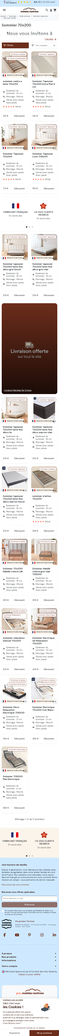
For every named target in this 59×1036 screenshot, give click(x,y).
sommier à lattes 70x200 (41, 497)
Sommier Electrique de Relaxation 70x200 (43, 640)
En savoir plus (15, 215)
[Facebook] (4, 935)
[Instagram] (42, 935)
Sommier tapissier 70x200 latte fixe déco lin (13, 429)
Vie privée (20, 921)
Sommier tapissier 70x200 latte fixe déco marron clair (42, 429)
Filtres (8, 45)
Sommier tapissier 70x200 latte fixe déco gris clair (42, 266)
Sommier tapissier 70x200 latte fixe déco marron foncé (14, 499)
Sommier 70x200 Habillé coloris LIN (13, 570)
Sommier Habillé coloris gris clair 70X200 (41, 571)
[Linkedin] (54, 935)
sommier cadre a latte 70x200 (12, 83)
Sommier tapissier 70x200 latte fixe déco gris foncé (13, 266)
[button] (47, 10)
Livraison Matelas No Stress (18, 390)
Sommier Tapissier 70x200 (13, 155)
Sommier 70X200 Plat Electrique (13, 778)
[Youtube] (17, 935)
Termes (31, 921)
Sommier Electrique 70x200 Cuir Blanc (43, 708)
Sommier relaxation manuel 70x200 (14, 639)
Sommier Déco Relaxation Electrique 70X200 (13, 710)
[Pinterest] (29, 935)
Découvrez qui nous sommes (15, 884)
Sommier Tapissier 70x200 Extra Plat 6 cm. (43, 84)
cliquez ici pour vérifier (29, 974)
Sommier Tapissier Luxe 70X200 (42, 155)
